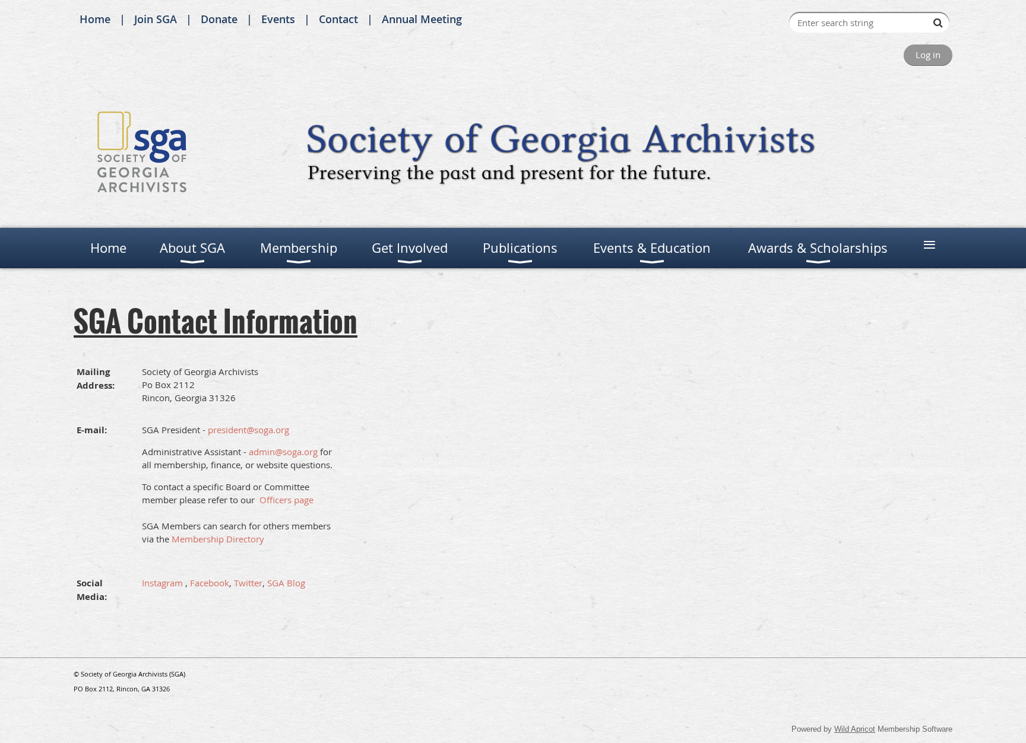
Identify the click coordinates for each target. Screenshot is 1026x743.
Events (278, 19)
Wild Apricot (854, 729)
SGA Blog (286, 583)
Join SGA (155, 19)
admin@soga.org (283, 452)
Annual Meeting (422, 19)
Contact (338, 19)
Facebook (209, 583)
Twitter (248, 583)
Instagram (162, 583)
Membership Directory (218, 539)
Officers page (286, 500)
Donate (219, 19)
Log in (928, 55)
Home (95, 19)
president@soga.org (248, 430)
